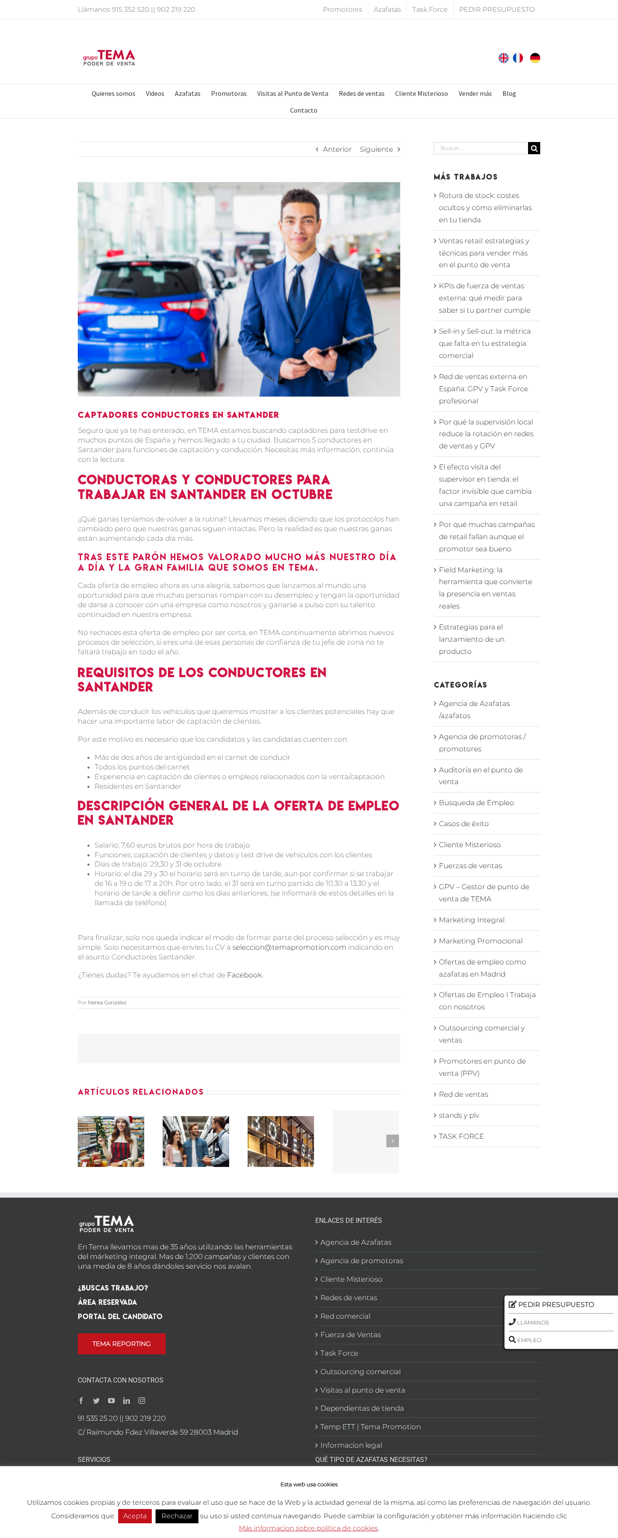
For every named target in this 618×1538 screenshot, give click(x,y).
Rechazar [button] (177, 1516)
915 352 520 (130, 9)
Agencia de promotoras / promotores (482, 742)
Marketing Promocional (481, 941)
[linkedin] (126, 1400)
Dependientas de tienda (362, 1408)
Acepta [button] (135, 1516)
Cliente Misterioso (470, 844)
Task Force (339, 1353)
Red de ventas (463, 1094)
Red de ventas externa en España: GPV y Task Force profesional (483, 388)
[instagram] (141, 1400)
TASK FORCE (461, 1136)
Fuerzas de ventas (470, 865)
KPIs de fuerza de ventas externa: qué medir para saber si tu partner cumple (485, 298)
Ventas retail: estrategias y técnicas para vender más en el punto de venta (484, 253)
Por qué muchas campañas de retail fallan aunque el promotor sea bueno (487, 536)
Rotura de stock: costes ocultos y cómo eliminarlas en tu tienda (485, 207)
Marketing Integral (471, 920)
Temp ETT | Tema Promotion (370, 1426)
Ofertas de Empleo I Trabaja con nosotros (487, 1000)
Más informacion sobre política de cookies (308, 1528)
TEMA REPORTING (121, 1344)
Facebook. (245, 975)
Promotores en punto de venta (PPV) (482, 1067)
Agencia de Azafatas (355, 1242)
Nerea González (107, 1002)
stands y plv (459, 1115)
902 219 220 (176, 9)
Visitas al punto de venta (362, 1390)
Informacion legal (351, 1445)
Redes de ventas (348, 1297)
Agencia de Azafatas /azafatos (474, 709)
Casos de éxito (464, 823)
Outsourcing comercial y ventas (482, 1034)
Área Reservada (107, 1302)
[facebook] (81, 1400)
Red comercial (345, 1316)
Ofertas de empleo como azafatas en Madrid (482, 968)
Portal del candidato (120, 1316)
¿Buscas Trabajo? (113, 1288)
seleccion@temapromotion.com (289, 947)
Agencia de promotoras (361, 1260)
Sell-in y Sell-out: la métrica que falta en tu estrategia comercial (485, 343)
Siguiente (376, 149)
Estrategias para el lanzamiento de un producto (471, 639)
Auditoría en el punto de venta (481, 776)
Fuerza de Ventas (350, 1334)
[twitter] (96, 1400)
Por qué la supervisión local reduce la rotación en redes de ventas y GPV (486, 434)
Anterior (337, 149)
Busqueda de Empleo (476, 802)
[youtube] (111, 1400)
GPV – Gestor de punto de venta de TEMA (484, 892)
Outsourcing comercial (360, 1371)
